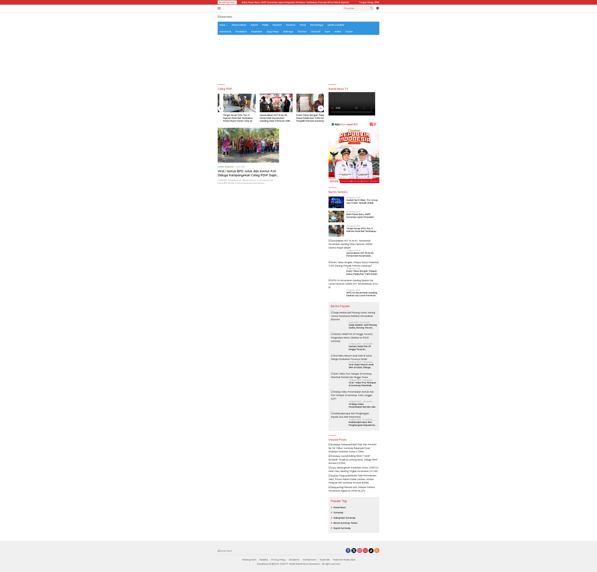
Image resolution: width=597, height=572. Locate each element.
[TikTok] (371, 550)
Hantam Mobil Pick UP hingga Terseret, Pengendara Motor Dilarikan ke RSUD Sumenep (360, 348)
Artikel (337, 31)
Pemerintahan (239, 24)
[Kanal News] (225, 16)
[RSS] (376, 550)
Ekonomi (277, 24)
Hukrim (254, 24)
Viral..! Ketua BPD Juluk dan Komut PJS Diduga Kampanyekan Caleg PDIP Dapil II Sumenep (247, 175)
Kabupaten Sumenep (344, 517)
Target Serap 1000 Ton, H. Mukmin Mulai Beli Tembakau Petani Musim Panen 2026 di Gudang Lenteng (378, 2)
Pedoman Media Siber (344, 559)
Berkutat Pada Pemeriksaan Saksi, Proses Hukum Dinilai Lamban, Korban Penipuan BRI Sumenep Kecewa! (352, 479)
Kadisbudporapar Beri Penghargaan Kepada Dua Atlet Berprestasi (363, 423)
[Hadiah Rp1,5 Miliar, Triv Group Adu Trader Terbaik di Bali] (336, 202)
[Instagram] (359, 550)
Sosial (303, 24)
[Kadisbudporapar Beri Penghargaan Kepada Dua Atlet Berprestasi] (354, 415)
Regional (229, 166)
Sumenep (338, 512)
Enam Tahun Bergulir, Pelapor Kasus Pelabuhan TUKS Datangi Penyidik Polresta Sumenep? (307, 118)
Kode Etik (325, 559)
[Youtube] (365, 550)
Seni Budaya (316, 24)
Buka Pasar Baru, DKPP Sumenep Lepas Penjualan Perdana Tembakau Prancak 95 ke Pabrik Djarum (259, 2)
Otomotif (315, 31)
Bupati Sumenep (342, 528)
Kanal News (340, 507)
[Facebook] (348, 550)
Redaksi (264, 559)
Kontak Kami (309, 559)
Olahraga (288, 31)
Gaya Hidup (273, 31)
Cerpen (349, 31)
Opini (327, 31)
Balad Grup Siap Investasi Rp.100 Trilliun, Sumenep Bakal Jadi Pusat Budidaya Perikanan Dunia (352, 448)
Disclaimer (294, 559)
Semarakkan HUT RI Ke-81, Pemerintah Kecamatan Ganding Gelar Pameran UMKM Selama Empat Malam (270, 118)
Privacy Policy (278, 559)
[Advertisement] (298, 58)
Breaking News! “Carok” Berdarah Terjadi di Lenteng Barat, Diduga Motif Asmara (353, 459)
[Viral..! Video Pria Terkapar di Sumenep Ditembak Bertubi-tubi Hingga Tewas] (354, 375)
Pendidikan (241, 31)
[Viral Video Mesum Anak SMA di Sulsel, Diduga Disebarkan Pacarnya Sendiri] (354, 357)
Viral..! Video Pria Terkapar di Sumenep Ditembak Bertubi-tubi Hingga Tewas (362, 384)
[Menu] (220, 8)
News (222, 24)
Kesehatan (256, 31)
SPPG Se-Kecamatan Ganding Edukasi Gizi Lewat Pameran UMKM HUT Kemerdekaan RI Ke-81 (361, 294)
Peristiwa (290, 24)
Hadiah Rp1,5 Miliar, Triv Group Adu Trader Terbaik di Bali (362, 201)
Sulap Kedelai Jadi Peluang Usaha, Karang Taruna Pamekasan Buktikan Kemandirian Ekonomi (363, 326)
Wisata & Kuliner (335, 24)
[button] (371, 8)
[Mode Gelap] (377, 8)
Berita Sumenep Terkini (345, 523)
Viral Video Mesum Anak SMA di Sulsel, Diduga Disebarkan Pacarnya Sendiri (361, 366)
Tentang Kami (249, 559)
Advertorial (225, 31)
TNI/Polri (302, 31)
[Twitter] (353, 550)
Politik (265, 24)
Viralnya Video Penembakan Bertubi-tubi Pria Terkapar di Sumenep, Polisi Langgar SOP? (362, 405)
